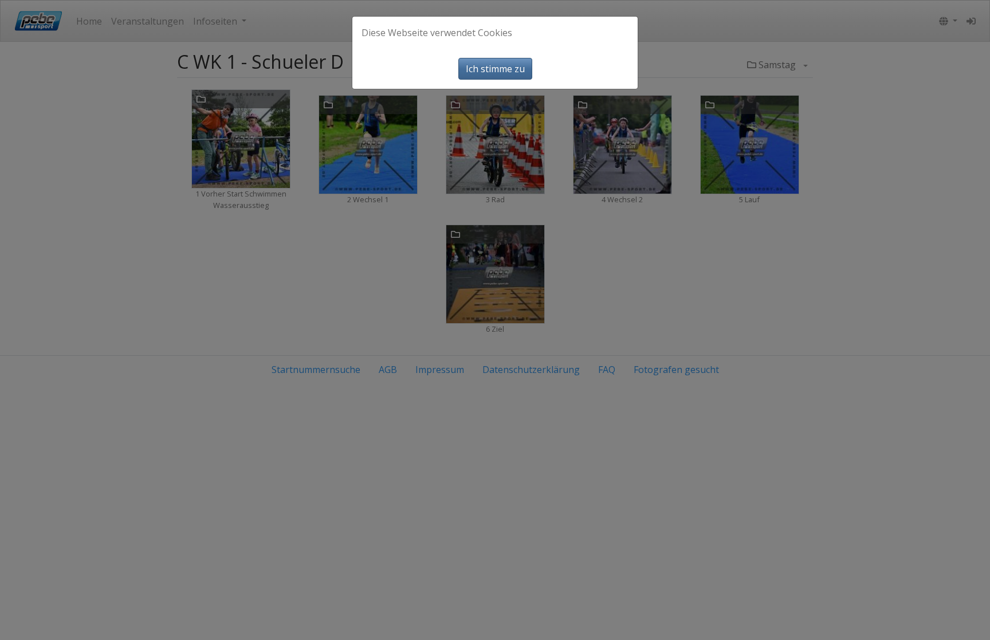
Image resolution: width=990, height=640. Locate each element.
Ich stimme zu (495, 68)
